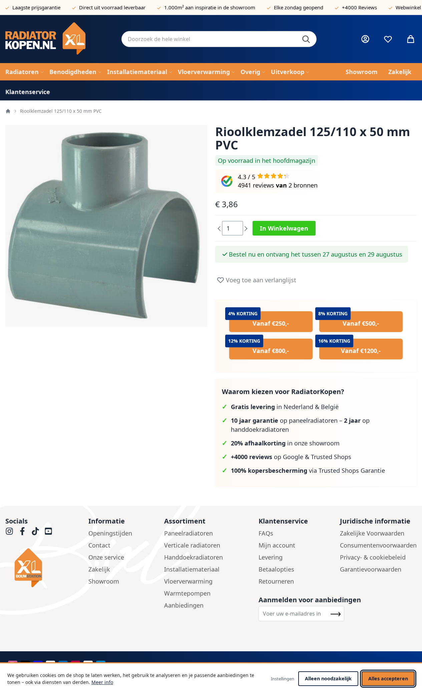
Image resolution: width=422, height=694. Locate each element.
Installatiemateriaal (192, 569)
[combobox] (219, 39)
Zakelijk (99, 569)
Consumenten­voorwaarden (378, 545)
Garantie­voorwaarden (370, 569)
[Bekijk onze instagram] (9, 531)
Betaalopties (276, 569)
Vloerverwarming (188, 581)
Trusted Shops (331, 457)
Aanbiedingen (183, 605)
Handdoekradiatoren (193, 557)
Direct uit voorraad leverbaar (112, 7)
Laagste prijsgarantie (36, 7)
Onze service (106, 557)
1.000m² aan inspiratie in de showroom (209, 7)
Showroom (103, 581)
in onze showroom (285, 443)
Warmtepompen (187, 593)
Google (293, 457)
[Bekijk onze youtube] (48, 531)
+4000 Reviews (359, 7)
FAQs (266, 533)
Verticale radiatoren (192, 545)
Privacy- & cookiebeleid (373, 557)
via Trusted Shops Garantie (308, 470)
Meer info (102, 682)
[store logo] (58, 39)
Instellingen (282, 679)
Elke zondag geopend (298, 7)
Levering (271, 557)
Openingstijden (110, 533)
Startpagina (8, 111)
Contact (99, 545)
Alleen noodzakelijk (328, 678)
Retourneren (276, 581)
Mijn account (277, 545)
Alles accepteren (388, 678)
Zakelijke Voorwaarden (372, 533)
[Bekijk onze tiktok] (35, 531)
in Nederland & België (285, 407)
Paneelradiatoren (188, 533)
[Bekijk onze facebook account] (22, 531)
